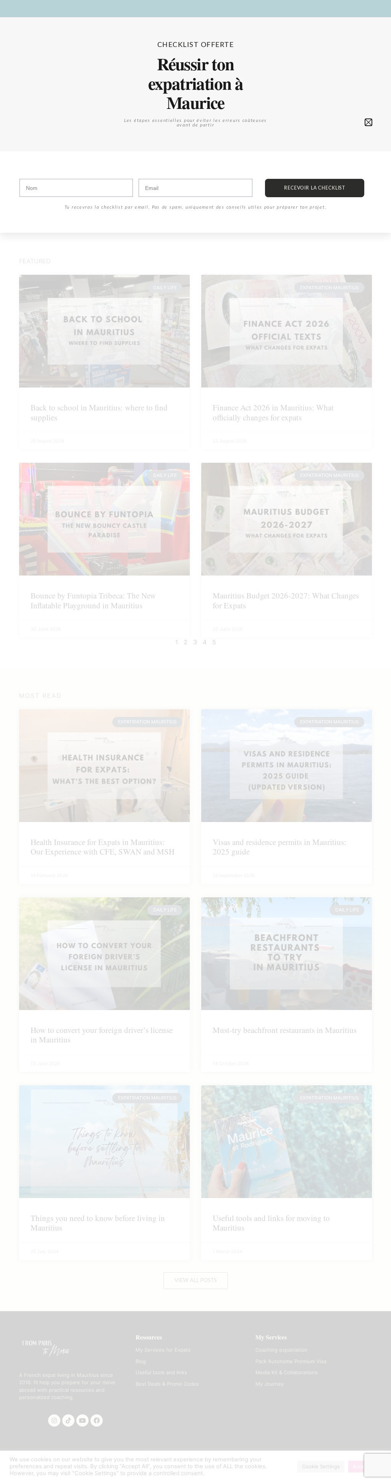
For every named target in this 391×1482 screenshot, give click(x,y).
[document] (195, 741)
